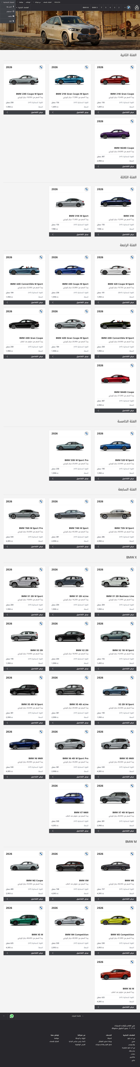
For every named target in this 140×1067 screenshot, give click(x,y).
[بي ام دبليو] (127, 7)
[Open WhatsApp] (12, 1016)
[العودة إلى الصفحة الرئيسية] (137, 7)
